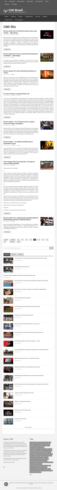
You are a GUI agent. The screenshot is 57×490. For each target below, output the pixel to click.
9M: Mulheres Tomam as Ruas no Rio (23, 410)
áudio (49, 468)
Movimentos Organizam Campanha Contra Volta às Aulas (27, 306)
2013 (47, 442)
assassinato (40, 462)
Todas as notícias (28, 427)
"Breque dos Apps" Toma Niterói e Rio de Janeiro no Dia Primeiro (29, 332)
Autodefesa (32, 472)
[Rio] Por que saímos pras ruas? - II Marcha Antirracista (27, 358)
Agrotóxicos (39, 447)
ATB (49, 465)
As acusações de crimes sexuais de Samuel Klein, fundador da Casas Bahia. (31, 280)
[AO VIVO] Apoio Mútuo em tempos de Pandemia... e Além (27, 341)
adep (49, 445)
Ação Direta (44, 445)
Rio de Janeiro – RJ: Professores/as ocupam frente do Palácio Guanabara (18, 122)
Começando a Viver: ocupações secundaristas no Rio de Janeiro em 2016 (31, 258)
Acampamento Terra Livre (35, 445)
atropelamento (33, 468)
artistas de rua (33, 462)
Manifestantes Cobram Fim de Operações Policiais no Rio (27, 366)
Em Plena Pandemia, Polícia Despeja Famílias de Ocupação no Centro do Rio (31, 384)
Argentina (46, 457)
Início (6, 1)
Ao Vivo (50, 455)
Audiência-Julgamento (42, 468)
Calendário (7, 4)
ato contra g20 (44, 467)
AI (43, 447)
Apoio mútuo (32, 457)
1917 (44, 442)
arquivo (20, 254)
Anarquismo (41, 452)
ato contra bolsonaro (34, 467)
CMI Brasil (15, 10)
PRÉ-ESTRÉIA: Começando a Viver (22, 266)
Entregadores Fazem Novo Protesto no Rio (24, 315)
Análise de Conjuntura (47, 450)
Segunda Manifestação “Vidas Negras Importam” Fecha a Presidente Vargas (31, 349)
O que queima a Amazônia (20, 418)
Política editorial (20, 1)
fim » (19, 241)
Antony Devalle (44, 455)
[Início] (5, 11)
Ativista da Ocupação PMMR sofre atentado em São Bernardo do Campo (19, 275)
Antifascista (32, 455)
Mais (31, 474)
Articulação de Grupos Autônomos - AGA (38, 460)
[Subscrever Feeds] (15, 467)
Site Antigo (14, 4)
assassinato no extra (48, 462)
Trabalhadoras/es (29, 16)
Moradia (6, 16)
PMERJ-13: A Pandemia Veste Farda (22, 401)
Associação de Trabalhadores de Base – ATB (39, 465)
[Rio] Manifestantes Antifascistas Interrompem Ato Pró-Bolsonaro (29, 375)
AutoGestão (38, 472)
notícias (7, 254)
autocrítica (49, 470)
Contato (47, 1)
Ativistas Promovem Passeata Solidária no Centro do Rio (27, 323)
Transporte (13, 16)
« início (6, 239)
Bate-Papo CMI (39, 1)
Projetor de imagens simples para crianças (24, 392)
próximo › (12, 241)
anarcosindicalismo (34, 452)
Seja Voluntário (30, 1)
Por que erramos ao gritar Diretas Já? (16, 94)
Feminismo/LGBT (8, 19)
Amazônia (32, 450)
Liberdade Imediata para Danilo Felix (23, 297)
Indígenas (45, 16)
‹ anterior (12, 239)
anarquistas (48, 452)
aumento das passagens (35, 470)
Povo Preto (37, 16)
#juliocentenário (33, 442)
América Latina (38, 450)
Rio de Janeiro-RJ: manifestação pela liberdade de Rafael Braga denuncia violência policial (20, 219)
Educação (20, 16)
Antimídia (38, 455)
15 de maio (40, 442)
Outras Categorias (19, 19)
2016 (50, 442)
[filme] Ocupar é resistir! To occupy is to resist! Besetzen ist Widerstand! (30, 289)
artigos (14, 254)
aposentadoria (39, 457)
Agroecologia (33, 447)
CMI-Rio (12, 34)
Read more (7, 49)
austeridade (43, 470)
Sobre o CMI (12, 1)
